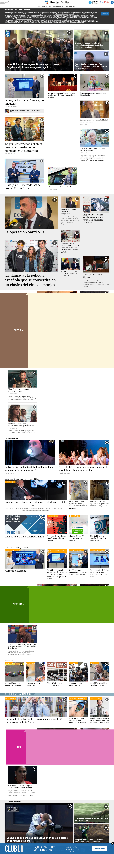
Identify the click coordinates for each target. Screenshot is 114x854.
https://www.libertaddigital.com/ (64, 14)
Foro (66, 6)
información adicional (88, 20)
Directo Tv (72, 6)
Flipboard (105, 2)
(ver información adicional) (24, 19)
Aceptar (105, 14)
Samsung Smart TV (58, 6)
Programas (41, 6)
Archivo (48, 6)
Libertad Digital (57, 2)
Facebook (100, 2)
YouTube (107, 2)
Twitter (103, 2)
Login (112, 2)
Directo (95, 2)
